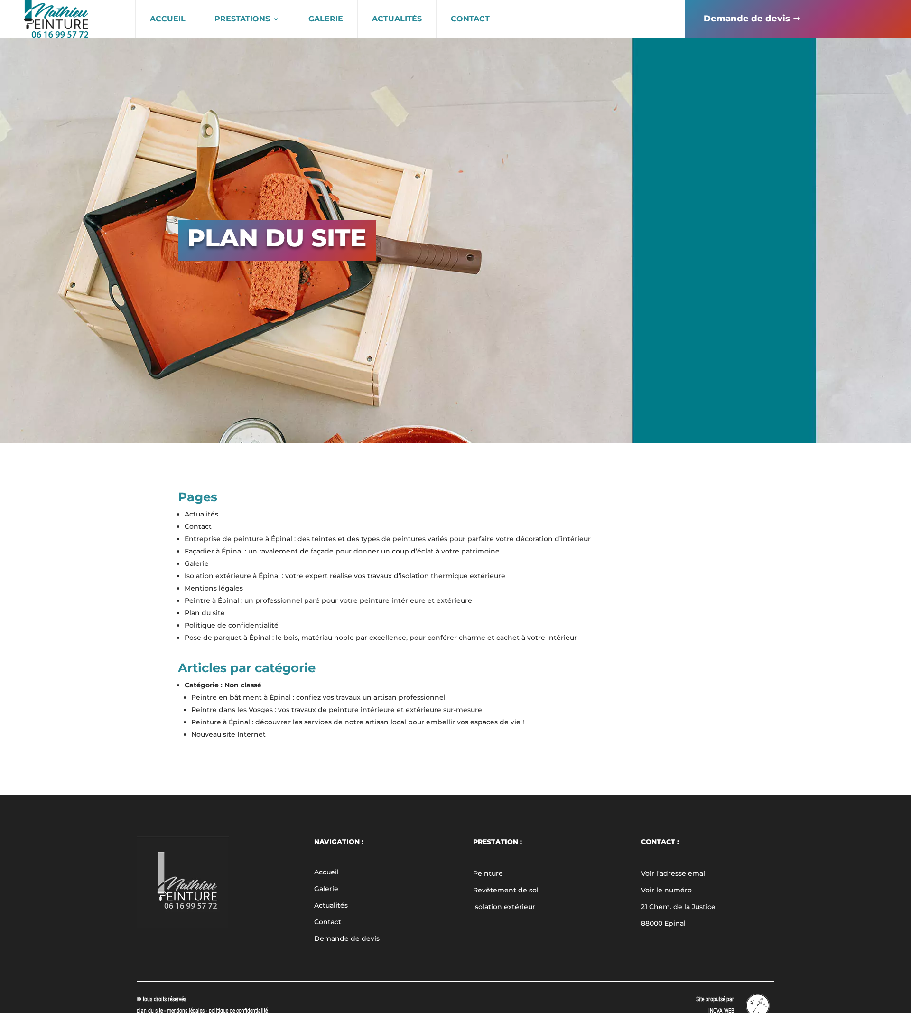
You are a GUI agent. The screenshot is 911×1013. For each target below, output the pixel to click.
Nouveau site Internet (228, 734)
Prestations (242, 18)
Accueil (168, 18)
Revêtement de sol (506, 890)
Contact (470, 18)
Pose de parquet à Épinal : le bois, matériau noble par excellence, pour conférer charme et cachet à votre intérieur (381, 637)
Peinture (488, 873)
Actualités (397, 18)
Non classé (242, 685)
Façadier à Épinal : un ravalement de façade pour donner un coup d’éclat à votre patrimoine (342, 551)
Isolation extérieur (504, 906)
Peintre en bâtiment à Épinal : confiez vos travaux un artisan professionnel (318, 697)
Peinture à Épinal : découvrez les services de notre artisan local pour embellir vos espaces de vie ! (357, 722)
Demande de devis (747, 18)
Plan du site (205, 613)
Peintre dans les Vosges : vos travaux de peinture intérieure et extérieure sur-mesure (336, 709)
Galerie (325, 18)
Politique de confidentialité (232, 625)
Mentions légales (214, 588)
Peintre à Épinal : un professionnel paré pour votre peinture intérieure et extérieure (328, 600)
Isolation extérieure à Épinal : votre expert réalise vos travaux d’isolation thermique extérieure (345, 576)
